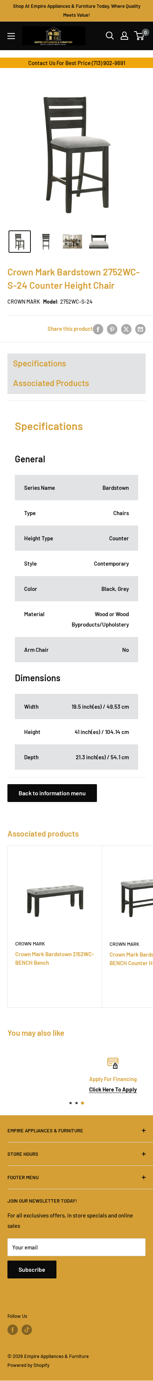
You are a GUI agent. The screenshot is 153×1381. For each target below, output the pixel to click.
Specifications (39, 363)
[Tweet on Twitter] (126, 328)
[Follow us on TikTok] (27, 1330)
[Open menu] (11, 36)
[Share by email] (140, 328)
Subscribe (32, 1269)
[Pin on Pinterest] (112, 328)
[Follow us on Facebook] (12, 1330)
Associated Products (51, 383)
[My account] (124, 36)
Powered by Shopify (28, 1365)
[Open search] (110, 36)
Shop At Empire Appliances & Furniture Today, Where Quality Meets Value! (76, 10)
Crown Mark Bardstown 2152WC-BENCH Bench (54, 958)
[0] (139, 35)
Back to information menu (52, 792)
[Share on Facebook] (98, 328)
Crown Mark (23, 301)
